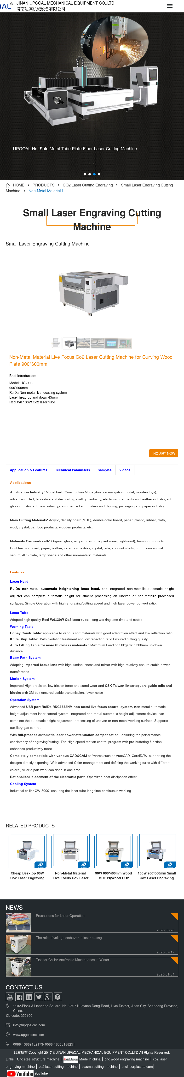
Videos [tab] (125, 469)
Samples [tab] (105, 469)
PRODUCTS (44, 185)
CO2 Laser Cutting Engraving (88, 185)
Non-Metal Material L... (48, 190)
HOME (18, 185)
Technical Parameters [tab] (72, 469)
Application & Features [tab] (28, 469)
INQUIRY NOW (163, 453)
